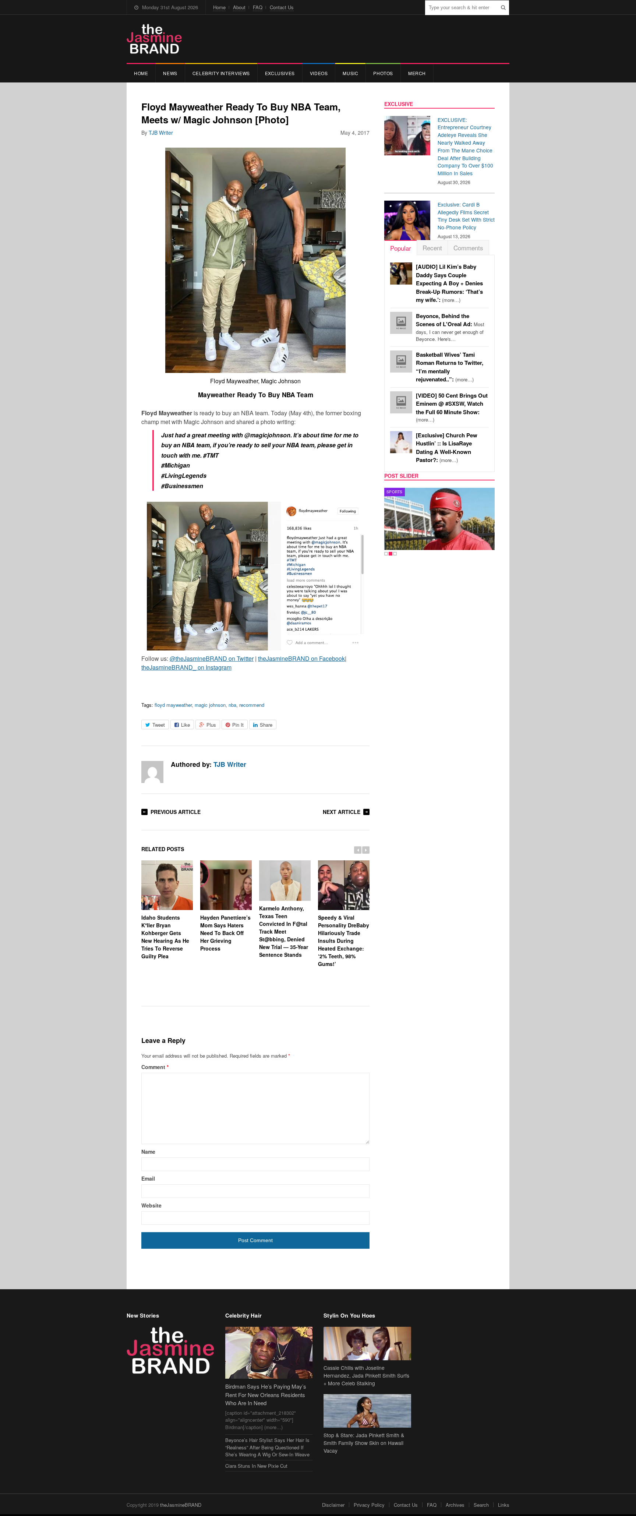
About (239, 7)
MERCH (417, 73)
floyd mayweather (173, 704)
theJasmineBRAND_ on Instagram (186, 667)
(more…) (449, 283)
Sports (394, 491)
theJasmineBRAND (180, 1504)
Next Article (341, 811)
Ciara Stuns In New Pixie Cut (256, 1465)
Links (503, 1504)
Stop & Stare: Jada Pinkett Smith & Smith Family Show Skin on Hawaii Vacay (364, 1442)
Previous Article (176, 811)
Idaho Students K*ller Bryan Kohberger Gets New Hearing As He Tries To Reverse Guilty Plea (165, 937)
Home (219, 7)
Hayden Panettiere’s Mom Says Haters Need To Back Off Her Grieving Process (225, 933)
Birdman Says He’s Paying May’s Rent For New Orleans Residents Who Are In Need (265, 1394)
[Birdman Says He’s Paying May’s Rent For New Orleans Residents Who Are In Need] (269, 1353)
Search (481, 1504)
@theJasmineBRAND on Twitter (212, 658)
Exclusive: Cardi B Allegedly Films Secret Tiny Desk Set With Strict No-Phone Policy (466, 216)
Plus (211, 724)
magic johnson (210, 704)
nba (232, 704)
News (170, 73)
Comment (155, 1067)
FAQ (257, 7)
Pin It (238, 724)
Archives (455, 1504)
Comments (468, 247)
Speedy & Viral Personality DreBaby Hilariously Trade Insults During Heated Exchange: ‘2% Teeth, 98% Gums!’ (343, 940)
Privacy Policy (369, 1504)
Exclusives (280, 73)
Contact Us (282, 7)
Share (266, 724)
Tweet (158, 724)
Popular (400, 248)
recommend (251, 704)
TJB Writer (161, 132)
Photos (383, 73)
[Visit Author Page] (152, 772)
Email (148, 1178)
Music (350, 73)
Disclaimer (333, 1504)
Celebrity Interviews (221, 73)
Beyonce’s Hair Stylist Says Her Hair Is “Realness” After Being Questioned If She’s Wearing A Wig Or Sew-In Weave (267, 1447)
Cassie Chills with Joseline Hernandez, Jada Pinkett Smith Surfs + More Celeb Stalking (366, 1375)
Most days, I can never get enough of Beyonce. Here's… (450, 328)
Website (151, 1205)
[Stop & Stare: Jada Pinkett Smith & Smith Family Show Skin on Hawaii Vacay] (367, 1411)
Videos (319, 73)
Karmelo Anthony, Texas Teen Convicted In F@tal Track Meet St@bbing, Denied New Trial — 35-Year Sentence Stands (283, 931)
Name (148, 1151)
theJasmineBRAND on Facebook (301, 658)
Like (185, 724)
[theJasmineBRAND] (154, 39)
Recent (432, 247)
